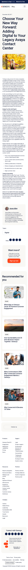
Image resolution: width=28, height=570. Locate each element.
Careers (4, 503)
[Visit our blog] (22, 534)
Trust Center (5, 512)
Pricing (4, 450)
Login (16, 442)
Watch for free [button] (20, 1)
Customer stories (6, 492)
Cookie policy (18, 562)
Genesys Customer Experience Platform (12, 101)
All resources (5, 482)
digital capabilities (6, 98)
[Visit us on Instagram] (9, 534)
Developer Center (19, 458)
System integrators (20, 474)
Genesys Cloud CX (6, 442)
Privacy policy (17, 557)
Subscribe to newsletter (16, 547)
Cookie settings (10, 562)
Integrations (5, 444)
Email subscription (7, 560)
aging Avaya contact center (18, 89)
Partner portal (18, 477)
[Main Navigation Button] (24, 6)
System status (19, 461)
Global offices (5, 505)
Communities (18, 453)
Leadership (5, 507)
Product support (19, 444)
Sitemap (22, 560)
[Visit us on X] (12, 534)
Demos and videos (7, 472)
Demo (3, 452)
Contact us (14, 427)
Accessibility (16, 560)
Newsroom (5, 516)
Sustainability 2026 (7, 509)
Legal (3, 518)
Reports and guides (7, 470)
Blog (3, 478)
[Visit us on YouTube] (18, 534)
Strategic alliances (19, 472)
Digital (7, 233)
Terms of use (9, 557)
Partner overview (19, 470)
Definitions (5, 494)
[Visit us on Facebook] (15, 534)
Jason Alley (13, 208)
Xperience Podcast (7, 480)
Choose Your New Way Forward (10, 95)
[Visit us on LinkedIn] (6, 534)
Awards (4, 514)
